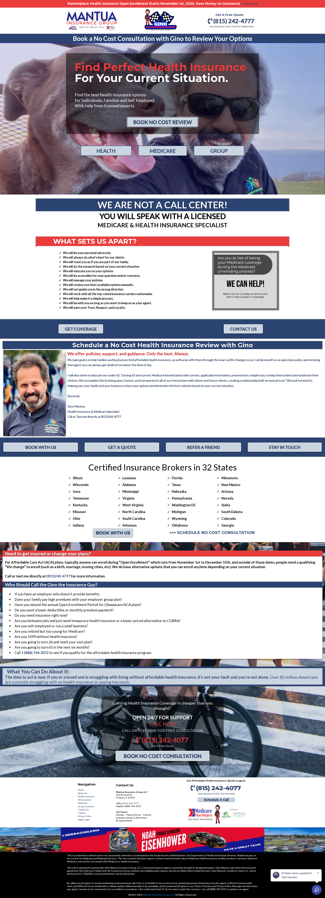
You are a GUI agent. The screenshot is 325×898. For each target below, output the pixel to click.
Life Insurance (84, 799)
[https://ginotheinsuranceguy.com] (160, 21)
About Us (82, 793)
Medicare (82, 803)
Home (81, 789)
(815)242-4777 (111, 416)
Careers (82, 813)
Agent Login (84, 819)
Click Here (249, 4)
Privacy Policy (85, 816)
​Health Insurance (86, 796)
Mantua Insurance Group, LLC (158, 894)
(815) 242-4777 (131, 803)
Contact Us (83, 809)
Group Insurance (86, 806)
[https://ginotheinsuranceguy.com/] (216, 814)
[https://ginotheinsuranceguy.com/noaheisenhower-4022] (162, 839)
